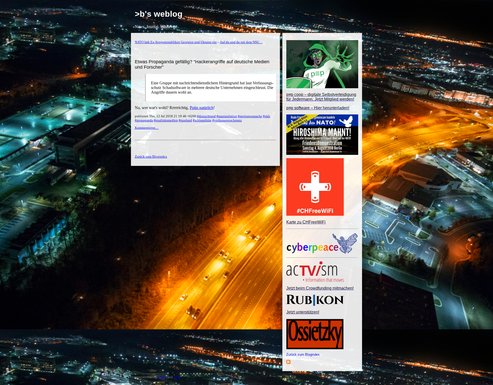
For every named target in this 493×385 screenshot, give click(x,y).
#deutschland (206, 116)
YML (177, 377)
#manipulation (226, 116)
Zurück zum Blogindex (303, 354)
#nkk (266, 116)
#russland (185, 120)
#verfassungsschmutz (227, 120)
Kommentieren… (147, 128)
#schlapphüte (202, 120)
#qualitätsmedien (166, 120)
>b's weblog (159, 14)
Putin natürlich (201, 107)
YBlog (162, 377)
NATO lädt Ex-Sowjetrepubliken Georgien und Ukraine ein (176, 42)
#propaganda (144, 120)
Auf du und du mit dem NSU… (241, 42)
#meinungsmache (250, 116)
